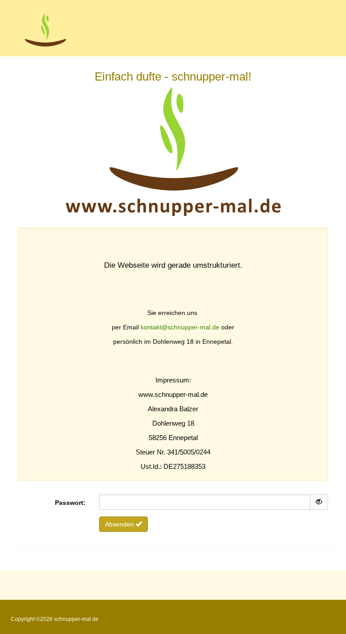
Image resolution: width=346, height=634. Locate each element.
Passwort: (70, 502)
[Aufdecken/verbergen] (319, 502)
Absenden (120, 524)
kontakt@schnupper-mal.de (180, 327)
